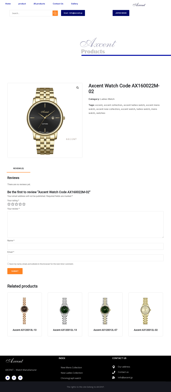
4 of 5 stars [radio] (20, 204)
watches (100, 113)
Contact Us (58, 4)
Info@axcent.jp (125, 377)
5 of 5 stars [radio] (24, 204)
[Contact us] (113, 372)
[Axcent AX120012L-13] (64, 311)
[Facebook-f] (14, 378)
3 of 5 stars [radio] (16, 204)
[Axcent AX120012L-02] (145, 311)
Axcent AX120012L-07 (105, 330)
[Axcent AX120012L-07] (105, 311)
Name (10, 241)
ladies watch (143, 109)
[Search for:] (33, 13)
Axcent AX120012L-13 (65, 330)
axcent (98, 105)
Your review (13, 209)
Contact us (123, 372)
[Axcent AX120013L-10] (24, 311)
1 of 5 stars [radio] (9, 204)
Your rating (13, 200)
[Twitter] (7, 378)
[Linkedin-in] (20, 378)
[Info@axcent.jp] (113, 377)
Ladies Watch (117, 43)
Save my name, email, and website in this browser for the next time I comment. (41, 264)
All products (39, 4)
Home (8, 4)
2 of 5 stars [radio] (12, 204)
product (22, 4)
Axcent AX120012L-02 (146, 330)
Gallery (74, 4)
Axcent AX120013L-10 (24, 330)
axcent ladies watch (134, 105)
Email (10, 252)
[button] (77, 87)
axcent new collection (108, 109)
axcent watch (128, 109)
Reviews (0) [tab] (18, 168)
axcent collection (113, 105)
